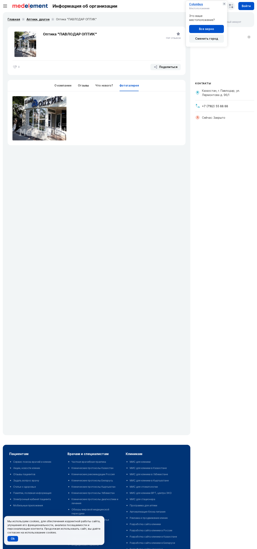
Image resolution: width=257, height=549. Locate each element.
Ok (13, 538)
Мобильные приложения (28, 505)
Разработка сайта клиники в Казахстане (153, 536)
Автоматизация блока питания (147, 511)
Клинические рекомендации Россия (93, 474)
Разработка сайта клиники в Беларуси (152, 542)
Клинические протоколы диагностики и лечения (94, 501)
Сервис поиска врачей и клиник (32, 461)
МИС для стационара (142, 499)
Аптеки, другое (38, 19)
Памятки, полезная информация (32, 492)
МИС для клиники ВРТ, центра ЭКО (151, 492)
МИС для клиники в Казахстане (148, 468)
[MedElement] (30, 6)
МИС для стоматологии (144, 486)
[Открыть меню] (5, 6)
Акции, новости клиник (26, 468)
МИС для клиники (140, 461)
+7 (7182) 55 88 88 (215, 106)
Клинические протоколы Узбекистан (93, 492)
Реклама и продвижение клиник (149, 517)
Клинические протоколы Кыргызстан (93, 486)
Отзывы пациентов (24, 474)
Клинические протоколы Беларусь (92, 480)
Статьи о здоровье (24, 486)
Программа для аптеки (143, 505)
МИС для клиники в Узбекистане (149, 474)
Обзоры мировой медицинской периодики (90, 511)
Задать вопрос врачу (26, 480)
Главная (14, 19)
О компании (62, 85)
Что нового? (104, 85)
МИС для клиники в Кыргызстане (149, 480)
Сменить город (206, 38)
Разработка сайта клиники (145, 524)
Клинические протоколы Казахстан (92, 468)
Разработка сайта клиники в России (151, 530)
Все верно (206, 29)
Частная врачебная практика (88, 461)
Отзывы (83, 85)
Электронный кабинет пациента (32, 499)
